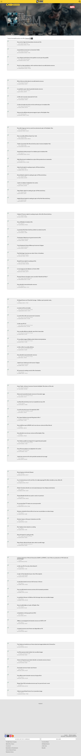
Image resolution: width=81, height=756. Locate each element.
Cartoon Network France (11, 750)
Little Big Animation (46, 743)
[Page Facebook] (6, 736)
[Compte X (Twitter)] (8, 736)
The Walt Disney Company (11, 741)
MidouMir (43, 748)
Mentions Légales (72, 735)
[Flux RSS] (13, 736)
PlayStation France (10, 752)
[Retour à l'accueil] (40, 1)
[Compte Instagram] (10, 736)
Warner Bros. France (10, 743)
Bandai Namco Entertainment (12, 748)
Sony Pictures (22, 22)
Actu (12, 34)
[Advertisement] (41, 75)
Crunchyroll (8, 745)
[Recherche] (79, 1)
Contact (66, 735)
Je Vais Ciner (44, 745)
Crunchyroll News (45, 741)
